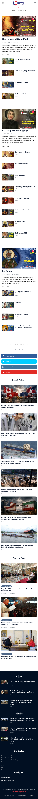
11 (21, 344)
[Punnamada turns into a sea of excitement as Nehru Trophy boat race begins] (19, 534)
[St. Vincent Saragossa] (8, 62)
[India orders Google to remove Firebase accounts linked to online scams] (4, 740)
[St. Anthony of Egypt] (8, 86)
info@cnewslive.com (7, 780)
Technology (14, 760)
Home (13, 10)
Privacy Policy (21, 795)
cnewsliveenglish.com (19, 792)
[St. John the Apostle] (8, 201)
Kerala (3, 760)
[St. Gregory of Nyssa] (8, 155)
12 (24, 344)
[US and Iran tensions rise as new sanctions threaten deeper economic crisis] (19, 506)
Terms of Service (9, 795)
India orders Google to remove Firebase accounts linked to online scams (22, 739)
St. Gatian (7, 271)
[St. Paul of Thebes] (8, 97)
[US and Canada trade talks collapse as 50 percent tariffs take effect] (19, 394)
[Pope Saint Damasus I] (8, 318)
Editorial (3, 770)
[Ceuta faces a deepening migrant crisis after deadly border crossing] (19, 478)
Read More (5, 54)
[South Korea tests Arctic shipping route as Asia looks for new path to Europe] (19, 450)
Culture (3, 766)
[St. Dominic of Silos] (8, 236)
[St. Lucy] (8, 306)
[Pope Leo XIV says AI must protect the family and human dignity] (19, 573)
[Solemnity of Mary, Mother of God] (8, 190)
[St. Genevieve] (8, 178)
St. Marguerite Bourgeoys (15, 130)
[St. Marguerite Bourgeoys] (19, 119)
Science (13, 758)
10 (18, 344)
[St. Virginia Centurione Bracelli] (8, 294)
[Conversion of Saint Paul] (19, 26)
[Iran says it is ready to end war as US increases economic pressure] (4, 683)
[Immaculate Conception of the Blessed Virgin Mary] (8, 329)
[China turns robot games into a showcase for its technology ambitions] (19, 422)
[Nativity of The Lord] (8, 213)
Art (2, 764)
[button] (5, 3)
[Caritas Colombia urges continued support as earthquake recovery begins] (4, 703)
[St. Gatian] (19, 258)
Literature (4, 768)
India (2, 762)
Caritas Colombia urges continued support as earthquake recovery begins (21, 702)
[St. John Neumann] (8, 167)
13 (27, 344)
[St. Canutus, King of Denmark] (8, 74)
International (4, 758)
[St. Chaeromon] (8, 225)
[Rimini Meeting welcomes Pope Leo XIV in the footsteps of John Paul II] (19, 607)
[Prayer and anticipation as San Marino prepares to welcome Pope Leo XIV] (4, 721)
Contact (32, 795)
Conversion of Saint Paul (15, 39)
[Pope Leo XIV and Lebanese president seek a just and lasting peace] (19, 640)
